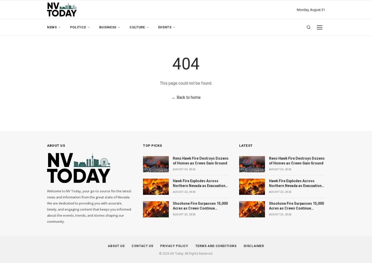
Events (165, 27)
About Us (116, 246)
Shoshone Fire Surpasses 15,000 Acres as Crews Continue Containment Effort (200, 206)
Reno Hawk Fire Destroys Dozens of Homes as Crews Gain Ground (201, 160)
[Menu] (319, 27)
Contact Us (142, 246)
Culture (137, 27)
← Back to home (186, 97)
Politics (78, 27)
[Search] (308, 27)
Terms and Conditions (216, 246)
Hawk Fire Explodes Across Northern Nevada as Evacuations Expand (200, 184)
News (52, 27)
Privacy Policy (174, 246)
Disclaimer (254, 246)
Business (107, 27)
